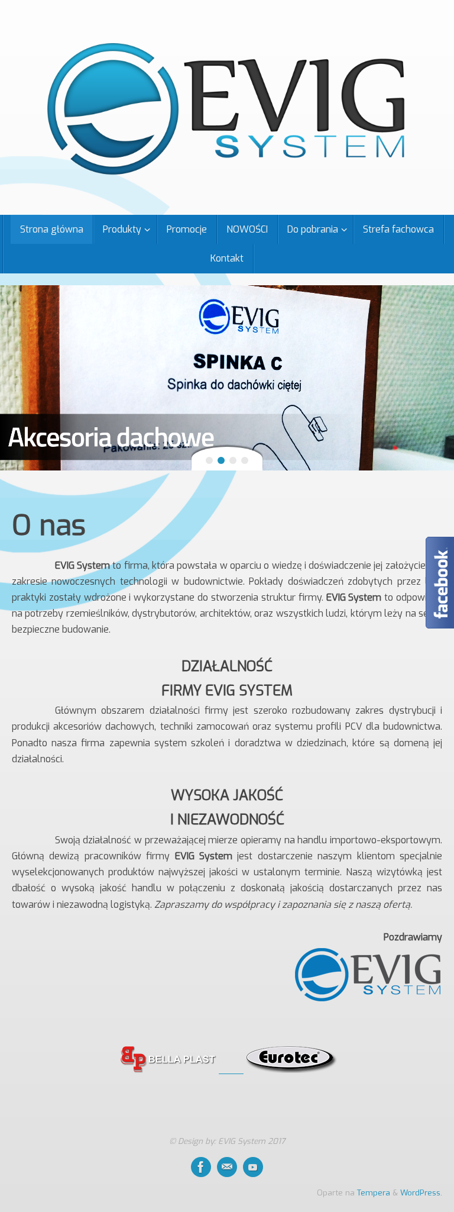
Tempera (373, 1192)
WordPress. (421, 1192)
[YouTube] (253, 1167)
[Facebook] (201, 1167)
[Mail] (227, 1167)
